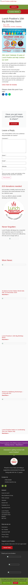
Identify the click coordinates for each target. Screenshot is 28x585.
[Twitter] (5, 486)
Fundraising (18, 26)
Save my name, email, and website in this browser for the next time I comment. (13, 174)
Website (4, 166)
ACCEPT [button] (15, 582)
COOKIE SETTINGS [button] (7, 582)
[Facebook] (3, 486)
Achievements (6, 26)
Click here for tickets (9, 85)
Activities (13, 26)
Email (4, 160)
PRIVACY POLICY (23, 582)
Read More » (5, 294)
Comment (5, 138)
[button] (3, 94)
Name (4, 155)
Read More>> (19, 444)
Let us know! (14, 123)
